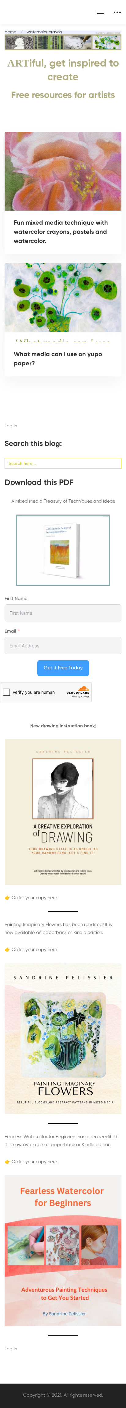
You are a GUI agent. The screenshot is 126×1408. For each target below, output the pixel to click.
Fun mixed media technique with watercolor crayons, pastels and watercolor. (61, 232)
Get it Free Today (63, 668)
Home (10, 32)
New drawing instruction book (62, 726)
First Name (16, 598)
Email (10, 631)
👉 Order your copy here (31, 898)
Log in (11, 426)
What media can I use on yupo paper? (58, 359)
